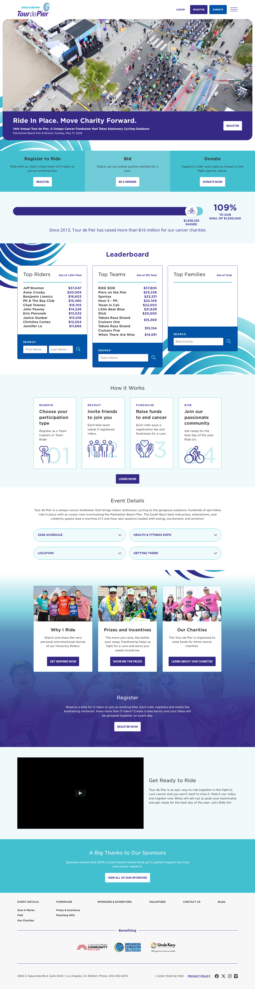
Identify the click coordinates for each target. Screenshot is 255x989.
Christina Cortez (37, 322)
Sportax (104, 296)
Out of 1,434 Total (70, 275)
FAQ (20, 915)
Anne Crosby (34, 292)
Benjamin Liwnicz (38, 296)
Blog (221, 901)
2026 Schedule (50, 535)
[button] (234, 9)
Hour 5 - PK (108, 301)
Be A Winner (127, 182)
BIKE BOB (106, 288)
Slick (102, 313)
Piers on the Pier (112, 292)
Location (46, 553)
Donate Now (212, 182)
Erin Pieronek (34, 313)
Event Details (28, 901)
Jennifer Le (32, 326)
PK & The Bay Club (38, 301)
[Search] (78, 349)
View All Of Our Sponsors (127, 878)
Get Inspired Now (63, 661)
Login (180, 9)
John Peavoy (33, 309)
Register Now (127, 727)
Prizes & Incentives (68, 910)
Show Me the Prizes (127, 661)
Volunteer (157, 901)
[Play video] (80, 793)
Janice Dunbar (35, 318)
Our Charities (25, 920)
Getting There (146, 553)
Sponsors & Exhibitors (114, 901)
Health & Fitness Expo (152, 535)
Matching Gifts (65, 915)
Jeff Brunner (33, 288)
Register (199, 9)
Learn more (127, 479)
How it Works (26, 910)
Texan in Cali (108, 305)
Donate (218, 9)
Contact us (191, 901)
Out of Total (224, 275)
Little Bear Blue (111, 309)
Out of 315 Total (147, 275)
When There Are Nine (116, 334)
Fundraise (64, 901)
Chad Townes (34, 305)
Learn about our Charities (192, 661)
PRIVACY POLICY (199, 976)
